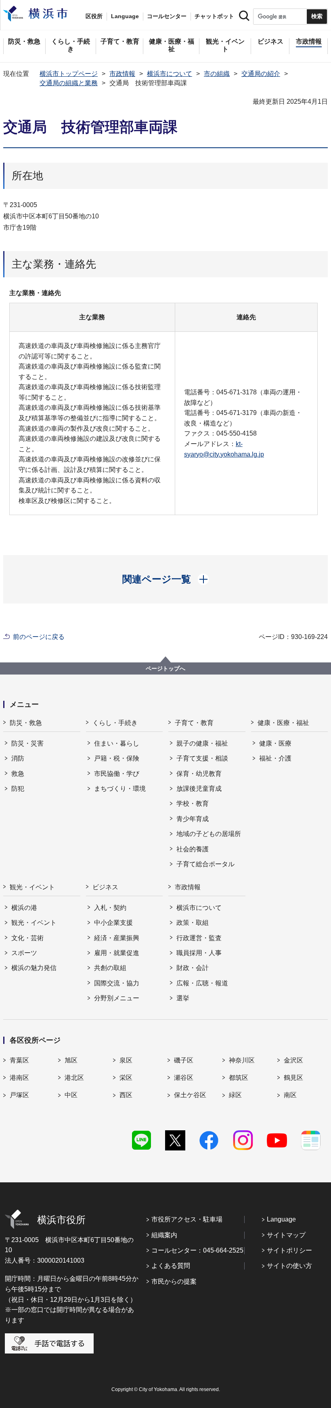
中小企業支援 (113, 922)
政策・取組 (192, 922)
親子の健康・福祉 (202, 743)
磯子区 (183, 1060)
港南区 (19, 1077)
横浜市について (169, 73)
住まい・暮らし (116, 743)
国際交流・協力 (116, 983)
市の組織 (217, 73)
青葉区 (19, 1060)
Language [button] (125, 16)
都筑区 (238, 1077)
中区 (71, 1095)
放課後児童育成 (199, 788)
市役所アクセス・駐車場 (186, 1219)
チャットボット (214, 16)
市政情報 (122, 73)
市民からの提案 (174, 1281)
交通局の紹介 (260, 73)
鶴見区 (293, 1077)
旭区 (71, 1060)
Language (281, 1219)
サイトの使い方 (289, 1265)
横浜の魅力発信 (34, 967)
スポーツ (24, 952)
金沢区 (293, 1060)
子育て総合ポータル (205, 864)
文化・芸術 (27, 937)
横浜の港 (24, 907)
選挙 (182, 998)
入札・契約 (110, 907)
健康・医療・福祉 (283, 722)
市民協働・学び (116, 773)
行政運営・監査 (199, 937)
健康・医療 (275, 743)
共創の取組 (110, 967)
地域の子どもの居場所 (208, 833)
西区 (125, 1095)
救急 (17, 773)
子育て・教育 (194, 722)
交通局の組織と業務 (69, 83)
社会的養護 (192, 849)
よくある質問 (170, 1265)
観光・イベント (32, 887)
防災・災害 (27, 743)
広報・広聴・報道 (202, 983)
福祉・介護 (275, 758)
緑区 (235, 1095)
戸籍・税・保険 (116, 758)
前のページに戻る (39, 636)
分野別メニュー (116, 998)
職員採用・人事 (199, 952)
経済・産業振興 (116, 937)
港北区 (74, 1077)
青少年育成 (192, 818)
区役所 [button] (94, 16)
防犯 (17, 788)
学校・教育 (192, 803)
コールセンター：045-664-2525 (197, 1250)
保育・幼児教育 (199, 773)
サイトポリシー (289, 1250)
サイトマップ (286, 1235)
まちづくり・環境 (120, 788)
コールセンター (166, 16)
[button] (165, 579)
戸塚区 (19, 1095)
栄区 (125, 1077)
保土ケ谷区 (190, 1095)
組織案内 (164, 1235)
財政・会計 (192, 967)
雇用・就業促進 (116, 952)
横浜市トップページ (69, 73)
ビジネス (105, 887)
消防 (17, 758)
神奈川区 (242, 1060)
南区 (290, 1095)
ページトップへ (165, 668)
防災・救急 (26, 722)
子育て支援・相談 (202, 758)
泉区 (125, 1060)
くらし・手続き (115, 722)
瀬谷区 (183, 1077)
